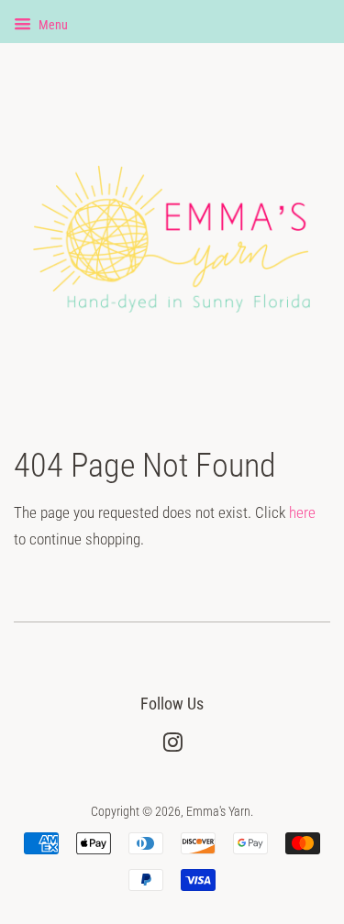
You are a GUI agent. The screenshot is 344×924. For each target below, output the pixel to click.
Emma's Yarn (218, 812)
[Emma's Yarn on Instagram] (172, 746)
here (302, 512)
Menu (52, 24)
